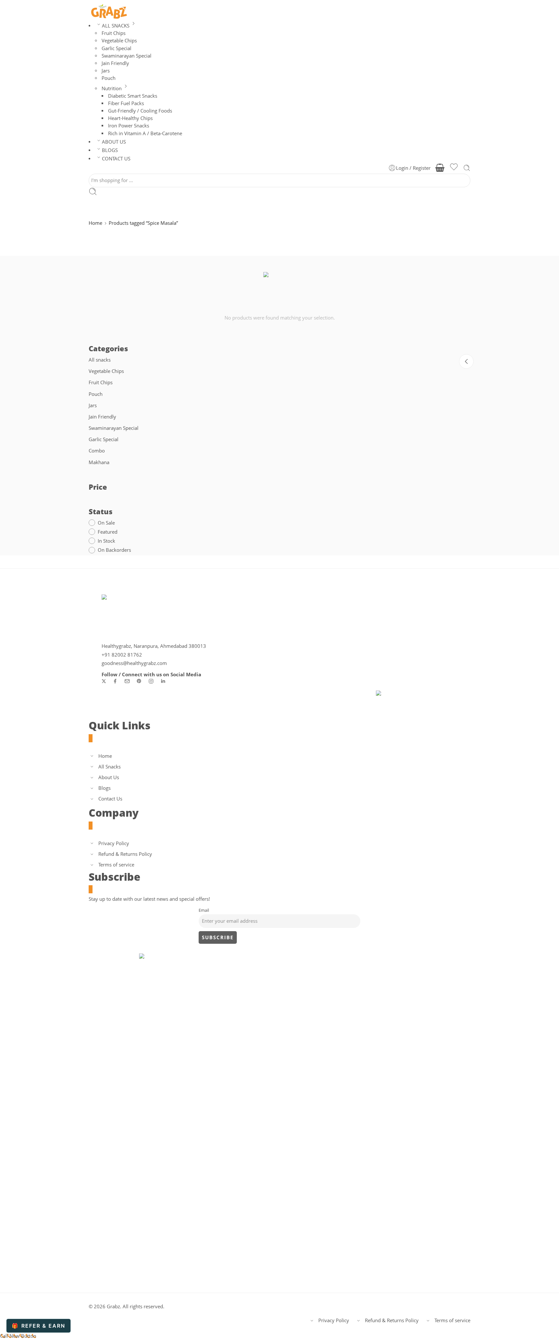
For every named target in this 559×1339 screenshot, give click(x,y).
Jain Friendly (102, 417)
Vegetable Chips (106, 371)
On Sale (106, 523)
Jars (93, 405)
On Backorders (114, 550)
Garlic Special (103, 439)
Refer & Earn (38, 1326)
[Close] (466, 361)
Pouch (96, 394)
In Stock (106, 541)
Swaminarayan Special (113, 428)
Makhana (99, 462)
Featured (107, 532)
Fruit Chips (101, 382)
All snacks (100, 360)
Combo (97, 451)
